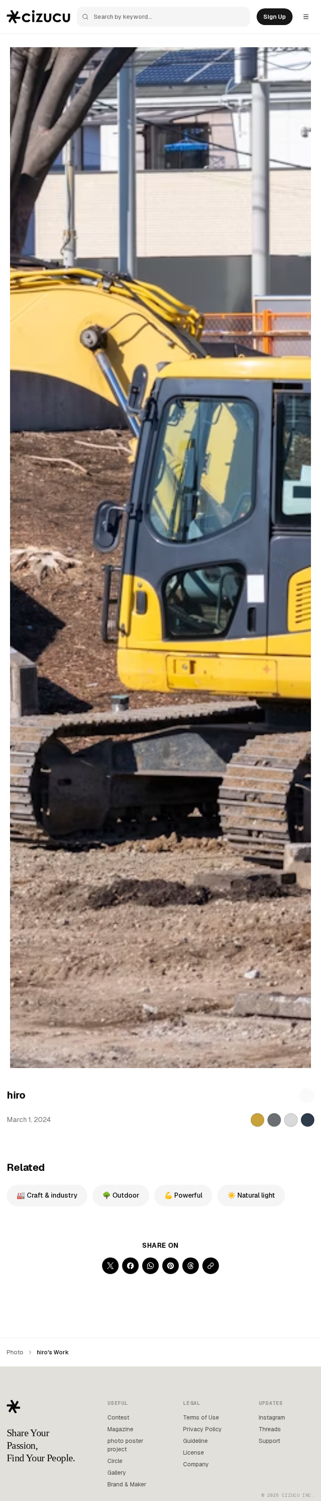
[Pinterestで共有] (170, 1265)
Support (269, 1441)
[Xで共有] (110, 1265)
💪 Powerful (183, 1195)
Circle (114, 1461)
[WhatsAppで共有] (150, 1265)
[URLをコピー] (210, 1265)
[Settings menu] (306, 16)
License (193, 1452)
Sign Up (274, 16)
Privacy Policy (202, 1429)
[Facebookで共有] (130, 1265)
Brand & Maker (126, 1484)
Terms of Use (201, 1417)
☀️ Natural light (251, 1195)
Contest (118, 1417)
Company (196, 1464)
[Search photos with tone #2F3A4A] (307, 1120)
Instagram (272, 1417)
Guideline (195, 1441)
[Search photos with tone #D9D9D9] (291, 1120)
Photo (15, 1352)
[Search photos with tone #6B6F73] (274, 1120)
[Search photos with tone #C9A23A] (257, 1120)
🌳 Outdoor (120, 1195)
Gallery (116, 1472)
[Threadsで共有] (190, 1265)
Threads (270, 1429)
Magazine (120, 1429)
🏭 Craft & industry (47, 1195)
